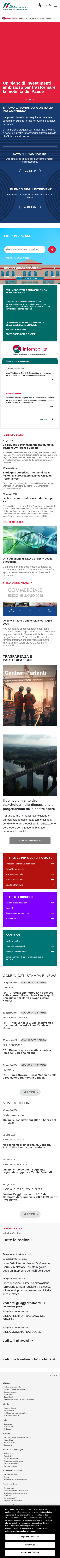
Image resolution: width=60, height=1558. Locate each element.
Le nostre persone (10, 1392)
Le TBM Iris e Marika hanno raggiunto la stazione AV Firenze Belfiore (28, 446)
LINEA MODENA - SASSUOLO (22, 1331)
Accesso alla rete (10, 1408)
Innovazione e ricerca (12, 1470)
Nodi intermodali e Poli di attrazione (16, 1437)
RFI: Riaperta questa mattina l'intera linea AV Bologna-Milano (27, 1051)
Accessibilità (8, 1440)
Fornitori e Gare (10, 1484)
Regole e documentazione (13, 1500)
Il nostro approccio (10, 1474)
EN (45, 5)
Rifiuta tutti (30, 1545)
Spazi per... (8, 1445)
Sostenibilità (8, 1394)
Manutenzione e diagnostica (13, 1461)
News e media (9, 1505)
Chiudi (52, 1376)
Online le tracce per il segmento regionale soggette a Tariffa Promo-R (27, 1171)
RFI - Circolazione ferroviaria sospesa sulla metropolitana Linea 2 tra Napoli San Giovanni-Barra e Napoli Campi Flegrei (28, 996)
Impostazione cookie (30, 1537)
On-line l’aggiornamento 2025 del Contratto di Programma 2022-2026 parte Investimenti (30, 1197)
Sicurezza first (9, 1453)
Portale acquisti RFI (10, 1498)
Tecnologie (7, 1456)
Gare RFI (7, 1495)
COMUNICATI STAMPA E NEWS (30, 975)
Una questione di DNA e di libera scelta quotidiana (27, 560)
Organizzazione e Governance (14, 1389)
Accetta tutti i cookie (30, 1553)
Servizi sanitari (9, 1410)
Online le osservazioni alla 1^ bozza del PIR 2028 (29, 1121)
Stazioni (6, 1433)
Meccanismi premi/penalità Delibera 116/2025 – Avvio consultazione (27, 1146)
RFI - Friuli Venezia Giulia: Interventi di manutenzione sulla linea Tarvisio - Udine (28, 1025)
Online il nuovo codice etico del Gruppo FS (28, 500)
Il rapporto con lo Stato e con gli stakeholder (19, 1399)
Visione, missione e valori (12, 1387)
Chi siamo (7, 1383)
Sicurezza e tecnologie (13, 1449)
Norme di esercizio (10, 1466)
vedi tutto (30, 1092)
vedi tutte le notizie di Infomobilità (27, 1359)
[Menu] (55, 5)
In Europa (7, 1429)
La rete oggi (8, 1424)
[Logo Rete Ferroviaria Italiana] (15, 6)
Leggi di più (30, 171)
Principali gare (9, 1488)
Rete (5, 1420)
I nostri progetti (9, 1426)
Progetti (6, 1477)
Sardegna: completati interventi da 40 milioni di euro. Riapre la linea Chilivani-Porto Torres (28, 475)
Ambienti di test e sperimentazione (15, 1413)
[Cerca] (50, 5)
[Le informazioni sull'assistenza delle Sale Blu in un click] (40, 5)
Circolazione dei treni (11, 1463)
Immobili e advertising (11, 1415)
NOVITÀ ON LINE (17, 1103)
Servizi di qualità (9, 1442)
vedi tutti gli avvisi (16, 1340)
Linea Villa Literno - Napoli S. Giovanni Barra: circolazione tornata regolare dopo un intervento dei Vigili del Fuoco (26, 1267)
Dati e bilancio (9, 1397)
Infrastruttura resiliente (11, 1458)
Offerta (6, 1404)
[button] (27, 99)
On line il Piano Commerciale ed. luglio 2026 (27, 622)
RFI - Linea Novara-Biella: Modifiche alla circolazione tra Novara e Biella (30, 1076)
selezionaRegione (12, 1233)
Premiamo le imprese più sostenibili (16, 1490)
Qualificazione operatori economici (15, 1493)
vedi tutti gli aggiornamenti (22, 1303)
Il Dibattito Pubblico (30, 841)
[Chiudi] (55, 1510)
